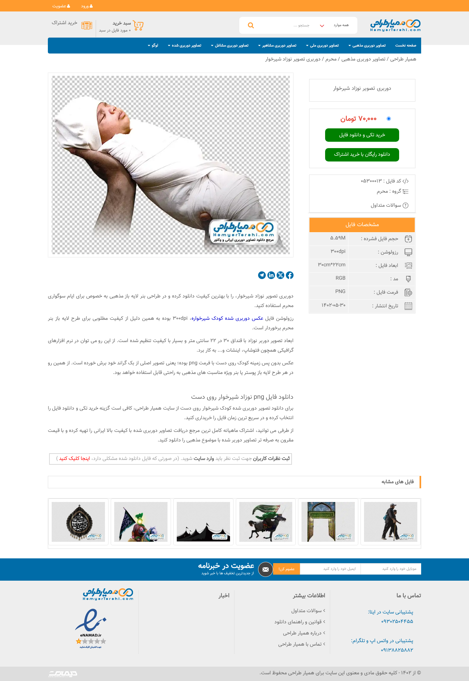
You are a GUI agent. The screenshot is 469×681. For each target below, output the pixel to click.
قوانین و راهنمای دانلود (298, 622)
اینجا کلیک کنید (74, 459)
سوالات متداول (386, 206)
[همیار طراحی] (395, 25)
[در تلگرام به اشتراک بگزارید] (262, 275)
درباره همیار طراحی (302, 633)
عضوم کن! (286, 569)
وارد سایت (203, 459)
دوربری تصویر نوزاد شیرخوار (293, 59)
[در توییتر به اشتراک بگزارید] (280, 275)
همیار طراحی (403, 59)
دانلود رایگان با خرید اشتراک (362, 155)
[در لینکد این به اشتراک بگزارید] (271, 275)
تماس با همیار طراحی (300, 645)
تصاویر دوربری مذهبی (363, 59)
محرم (331, 59)
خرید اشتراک (64, 23)
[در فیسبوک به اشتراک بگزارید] (290, 275)
